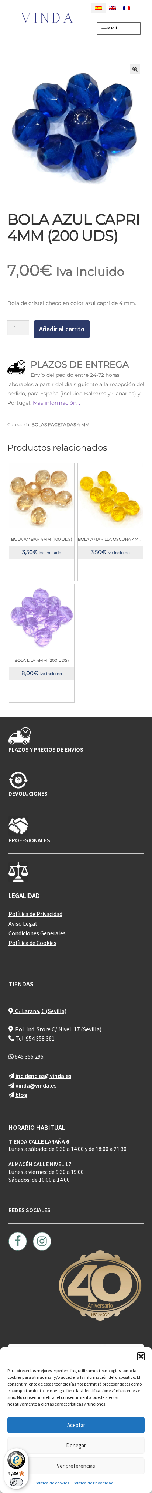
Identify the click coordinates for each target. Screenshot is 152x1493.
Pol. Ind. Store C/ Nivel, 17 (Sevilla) (57, 1029)
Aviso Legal (22, 923)
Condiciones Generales (37, 933)
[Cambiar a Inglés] (113, 8)
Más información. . (56, 402)
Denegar (76, 1445)
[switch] (16, 1482)
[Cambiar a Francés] (127, 8)
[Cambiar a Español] (98, 8)
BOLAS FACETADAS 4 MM (60, 424)
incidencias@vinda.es (43, 1075)
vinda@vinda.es (35, 1085)
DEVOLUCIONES (28, 793)
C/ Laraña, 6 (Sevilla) (39, 1011)
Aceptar (76, 1425)
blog (21, 1094)
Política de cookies (52, 1483)
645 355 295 (29, 1056)
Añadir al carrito (61, 329)
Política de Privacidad (93, 1483)
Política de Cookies (32, 942)
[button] (141, 1356)
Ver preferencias (76, 1465)
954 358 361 (40, 1038)
